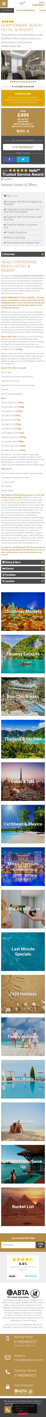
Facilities (10, 574)
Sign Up (40, 1245)
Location (9, 581)
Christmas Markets (25, 10)
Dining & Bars (12, 562)
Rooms (9, 568)
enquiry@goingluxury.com (28, 1359)
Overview (9, 254)
